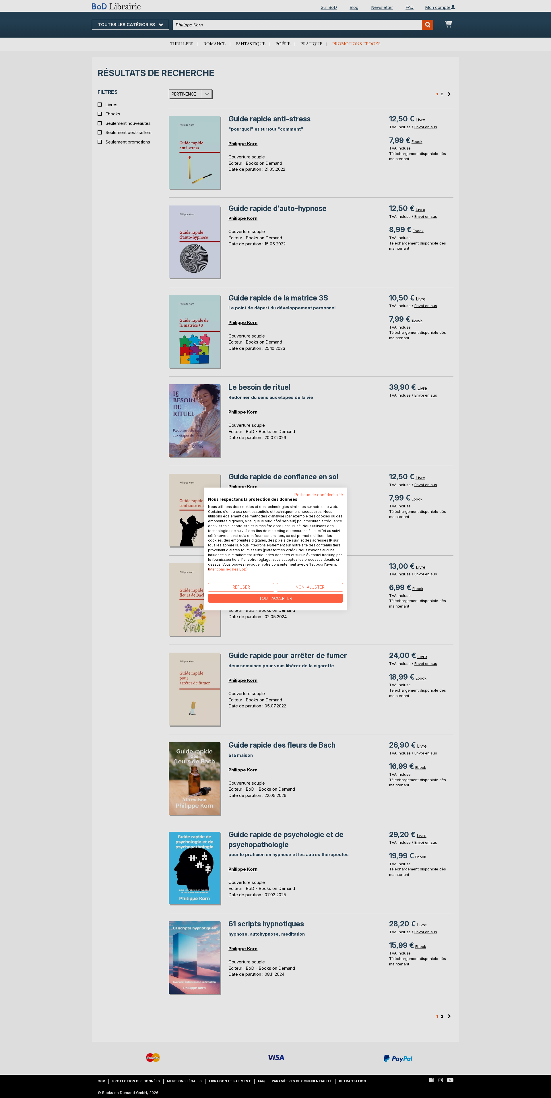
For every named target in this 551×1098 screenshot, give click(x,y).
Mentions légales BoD (228, 569)
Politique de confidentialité (318, 494)
